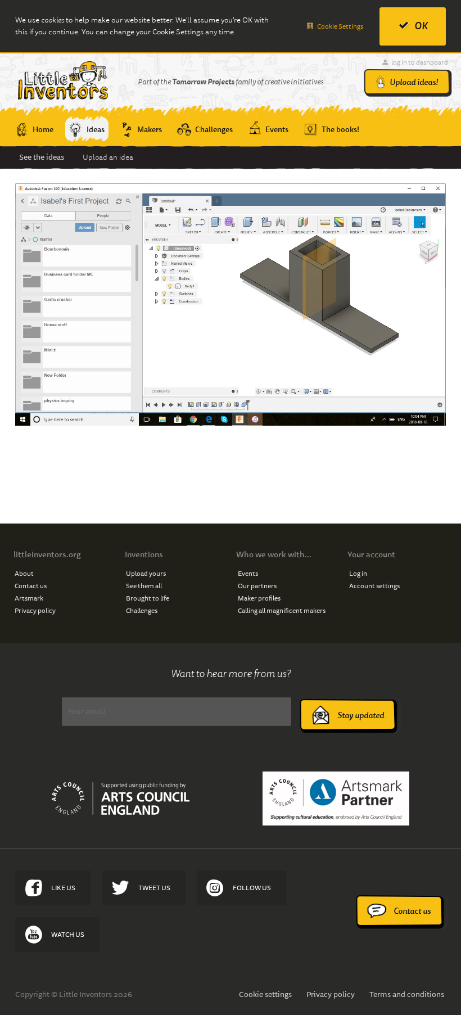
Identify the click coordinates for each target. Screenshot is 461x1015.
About (24, 573)
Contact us (31, 585)
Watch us (67, 934)
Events (248, 573)
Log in (358, 573)
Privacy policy (35, 610)
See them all (144, 585)
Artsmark (29, 598)
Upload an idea (108, 157)
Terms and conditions (406, 994)
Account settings (374, 585)
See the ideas (41, 157)
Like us (63, 887)
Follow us (252, 887)
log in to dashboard (419, 62)
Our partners (257, 585)
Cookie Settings (340, 26)
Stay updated (360, 715)
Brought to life (147, 598)
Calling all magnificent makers (282, 610)
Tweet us (154, 887)
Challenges (141, 610)
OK (421, 26)
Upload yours (146, 573)
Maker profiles (259, 598)
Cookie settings (265, 994)
